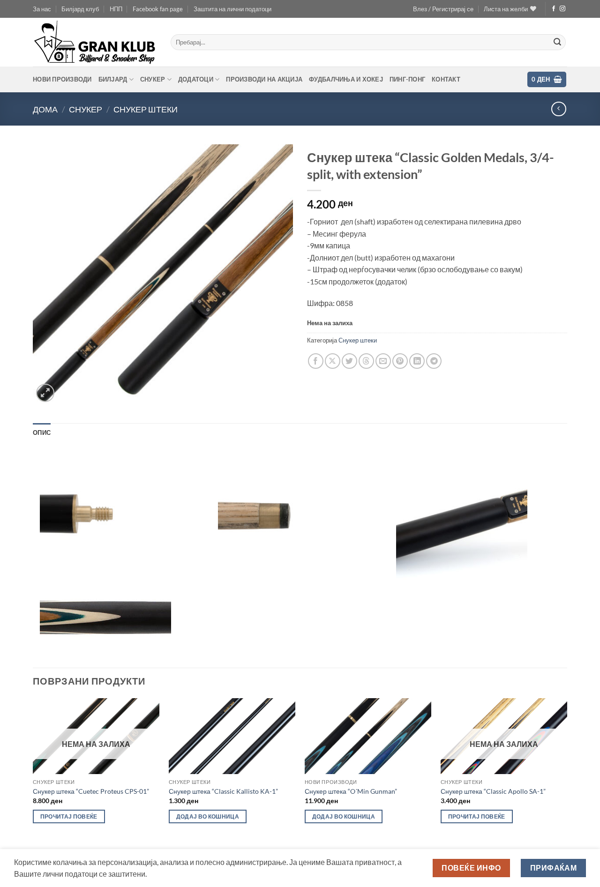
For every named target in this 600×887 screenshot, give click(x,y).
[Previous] (33, 773)
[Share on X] (332, 361)
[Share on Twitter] (349, 361)
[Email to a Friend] (383, 361)
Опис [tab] (42, 432)
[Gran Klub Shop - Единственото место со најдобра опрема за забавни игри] (95, 42)
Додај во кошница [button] (208, 816)
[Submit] (557, 42)
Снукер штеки (145, 109)
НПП (116, 9)
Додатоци (195, 79)
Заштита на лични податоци (232, 9)
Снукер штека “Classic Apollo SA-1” (493, 791)
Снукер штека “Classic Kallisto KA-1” (223, 791)
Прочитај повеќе (69, 816)
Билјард (113, 79)
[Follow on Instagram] (562, 9)
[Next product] (558, 109)
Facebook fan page (158, 9)
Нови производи (62, 79)
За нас (42, 9)
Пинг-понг (407, 79)
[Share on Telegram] (434, 361)
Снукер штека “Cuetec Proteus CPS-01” (91, 791)
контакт (446, 79)
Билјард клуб (80, 9)
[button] (443, 9)
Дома (45, 109)
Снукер (152, 79)
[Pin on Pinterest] (400, 361)
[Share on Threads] (366, 361)
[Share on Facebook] (315, 361)
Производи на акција (264, 79)
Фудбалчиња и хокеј (346, 79)
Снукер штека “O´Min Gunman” (351, 791)
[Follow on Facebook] (553, 9)
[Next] (567, 773)
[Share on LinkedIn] (417, 361)
